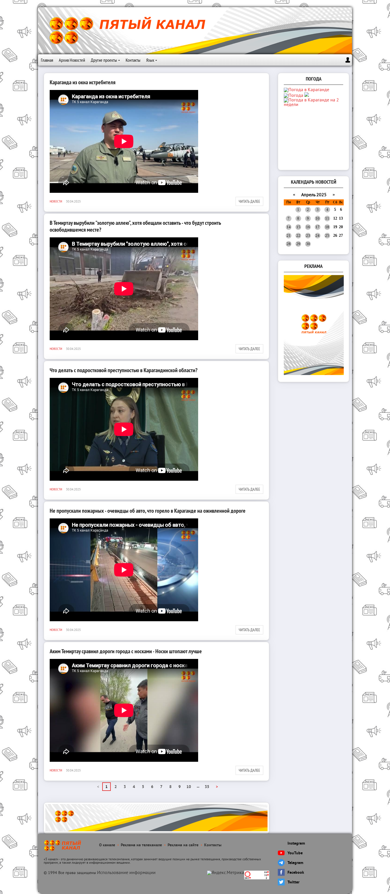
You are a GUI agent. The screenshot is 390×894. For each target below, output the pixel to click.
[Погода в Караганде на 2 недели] (314, 105)
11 (327, 218)
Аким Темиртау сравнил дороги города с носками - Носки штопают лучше (126, 651)
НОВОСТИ (56, 201)
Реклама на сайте (183, 845)
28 (289, 244)
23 (308, 235)
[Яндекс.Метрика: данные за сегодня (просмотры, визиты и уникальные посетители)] (225, 873)
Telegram (295, 863)
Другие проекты (104, 60)
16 (308, 227)
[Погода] (296, 96)
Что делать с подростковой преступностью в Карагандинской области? (124, 370)
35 (207, 787)
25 (327, 235)
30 (308, 244)
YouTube (295, 853)
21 (289, 235)
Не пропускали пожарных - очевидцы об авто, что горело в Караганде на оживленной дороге (148, 510)
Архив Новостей (72, 60)
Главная (47, 60)
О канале (107, 845)
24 (317, 235)
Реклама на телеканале (141, 845)
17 (317, 227)
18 (327, 227)
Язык (150, 60)
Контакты (133, 60)
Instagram (296, 843)
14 (289, 227)
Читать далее (249, 201)
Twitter (293, 882)
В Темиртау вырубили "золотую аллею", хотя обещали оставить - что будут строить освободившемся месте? (135, 226)
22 (298, 235)
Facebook (296, 872)
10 (188, 787)
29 (298, 244)
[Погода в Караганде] (306, 90)
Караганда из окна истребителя (82, 82)
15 (298, 227)
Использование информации (126, 873)
